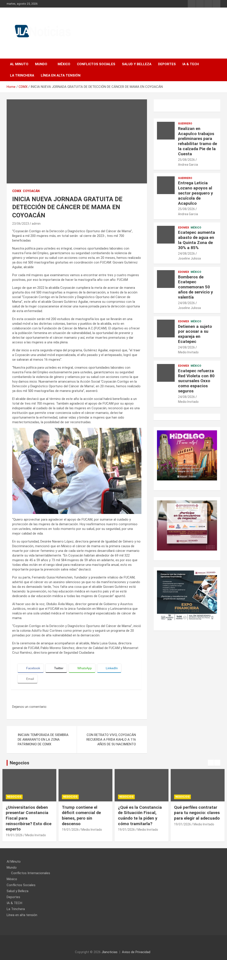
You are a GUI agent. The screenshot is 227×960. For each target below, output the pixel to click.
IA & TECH (190, 64)
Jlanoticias (109, 952)
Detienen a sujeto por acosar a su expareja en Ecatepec (195, 334)
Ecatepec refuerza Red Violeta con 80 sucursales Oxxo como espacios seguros (196, 380)
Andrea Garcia (188, 164)
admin (36, 223)
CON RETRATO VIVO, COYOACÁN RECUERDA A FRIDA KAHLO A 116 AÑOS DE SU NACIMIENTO (111, 739)
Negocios (14, 796)
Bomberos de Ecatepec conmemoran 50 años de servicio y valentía (195, 287)
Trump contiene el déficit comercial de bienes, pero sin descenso (81, 815)
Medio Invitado (188, 352)
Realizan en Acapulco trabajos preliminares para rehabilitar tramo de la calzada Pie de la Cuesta (197, 141)
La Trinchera (22, 75)
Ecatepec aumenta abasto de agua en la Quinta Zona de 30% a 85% (196, 240)
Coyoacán (31, 191)
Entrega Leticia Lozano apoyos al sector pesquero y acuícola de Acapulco (195, 193)
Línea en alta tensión (60, 75)
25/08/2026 (186, 159)
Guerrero (185, 123)
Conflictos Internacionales (30, 873)
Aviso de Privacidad (136, 952)
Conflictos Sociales (96, 64)
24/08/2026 (186, 253)
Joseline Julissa (189, 258)
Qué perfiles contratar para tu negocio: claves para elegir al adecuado (197, 813)
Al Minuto (19, 64)
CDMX (16, 191)
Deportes (167, 64)
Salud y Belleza (136, 64)
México (64, 64)
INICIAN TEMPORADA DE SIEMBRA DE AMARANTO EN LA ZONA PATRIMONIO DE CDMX (43, 739)
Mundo (41, 64)
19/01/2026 (14, 835)
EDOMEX (183, 227)
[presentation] (211, 763)
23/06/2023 (20, 223)
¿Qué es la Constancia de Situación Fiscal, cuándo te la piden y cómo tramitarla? (140, 815)
